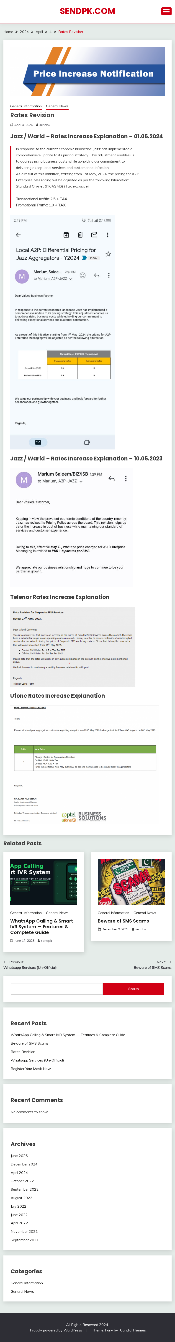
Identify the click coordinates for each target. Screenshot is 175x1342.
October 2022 (22, 1181)
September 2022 (25, 1189)
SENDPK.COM (87, 11)
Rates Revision (23, 1051)
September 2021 (25, 1240)
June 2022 (19, 1214)
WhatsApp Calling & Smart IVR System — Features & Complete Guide (41, 927)
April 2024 (19, 1172)
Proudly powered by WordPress (56, 1330)
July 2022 (18, 1206)
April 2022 (19, 1223)
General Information (26, 106)
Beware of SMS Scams (123, 921)
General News (57, 106)
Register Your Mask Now (31, 1068)
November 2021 (24, 1231)
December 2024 (24, 1164)
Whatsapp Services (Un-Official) (37, 1060)
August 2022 (21, 1197)
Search (133, 989)
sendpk (44, 125)
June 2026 (19, 1155)
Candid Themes (133, 1330)
